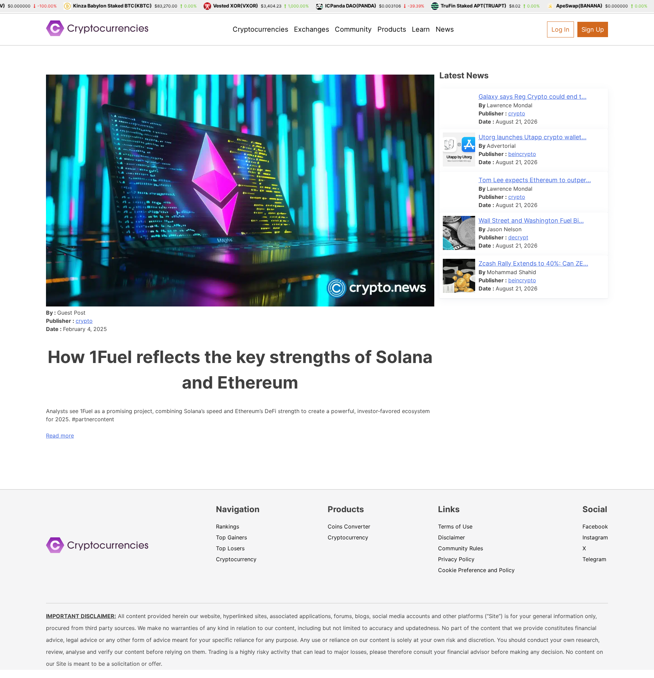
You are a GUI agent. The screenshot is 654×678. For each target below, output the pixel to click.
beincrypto (522, 154)
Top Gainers (231, 537)
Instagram (595, 537)
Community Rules (460, 548)
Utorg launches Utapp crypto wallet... (533, 137)
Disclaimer (451, 537)
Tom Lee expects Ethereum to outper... (535, 180)
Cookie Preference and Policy (476, 570)
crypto (84, 320)
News (445, 29)
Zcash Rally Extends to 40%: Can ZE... (533, 263)
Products (391, 29)
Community (353, 29)
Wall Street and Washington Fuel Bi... (531, 220)
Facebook (595, 526)
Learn (421, 29)
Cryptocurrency (236, 559)
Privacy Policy (456, 559)
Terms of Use (455, 526)
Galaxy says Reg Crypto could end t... (533, 96)
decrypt (518, 237)
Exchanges (311, 29)
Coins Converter (349, 526)
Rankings (227, 526)
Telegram (594, 559)
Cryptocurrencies (260, 29)
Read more (60, 435)
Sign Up (592, 29)
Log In (560, 29)
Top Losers (230, 548)
